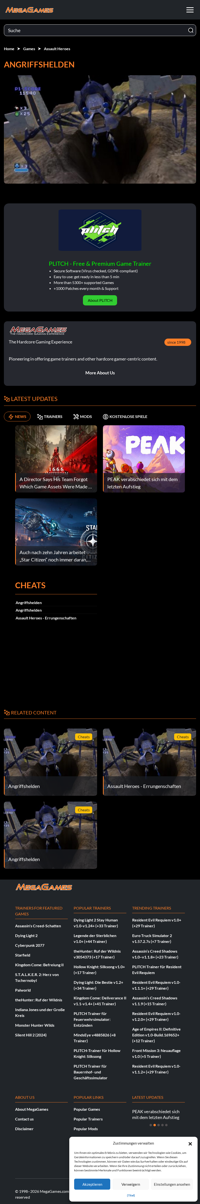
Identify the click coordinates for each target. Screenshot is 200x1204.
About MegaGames (31, 1109)
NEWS (20, 416)
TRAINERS (53, 416)
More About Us (100, 372)
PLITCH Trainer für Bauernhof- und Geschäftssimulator (91, 1072)
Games (29, 48)
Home (9, 48)
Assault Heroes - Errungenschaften (46, 618)
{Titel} (131, 1195)
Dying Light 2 (26, 935)
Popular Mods (86, 1128)
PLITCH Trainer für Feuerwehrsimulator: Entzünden (92, 1019)
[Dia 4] (162, 1125)
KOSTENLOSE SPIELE (128, 416)
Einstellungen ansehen (172, 1184)
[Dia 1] (151, 1125)
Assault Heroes (57, 48)
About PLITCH (100, 300)
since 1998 (176, 342)
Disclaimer (24, 1128)
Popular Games (87, 1109)
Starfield (22, 955)
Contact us (24, 1119)
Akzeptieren (92, 1184)
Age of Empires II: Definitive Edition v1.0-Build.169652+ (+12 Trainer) (156, 1035)
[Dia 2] (154, 1125)
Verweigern (130, 1184)
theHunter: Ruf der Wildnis (38, 999)
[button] (190, 1143)
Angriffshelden (29, 602)
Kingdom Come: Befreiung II (39, 964)
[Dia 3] (158, 1125)
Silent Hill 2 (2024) (31, 1035)
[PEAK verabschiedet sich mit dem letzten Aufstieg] (144, 458)
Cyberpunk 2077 (29, 945)
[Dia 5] (166, 1125)
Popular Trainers (88, 1119)
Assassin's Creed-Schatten (38, 925)
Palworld (23, 990)
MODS (86, 416)
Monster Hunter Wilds (34, 1025)
